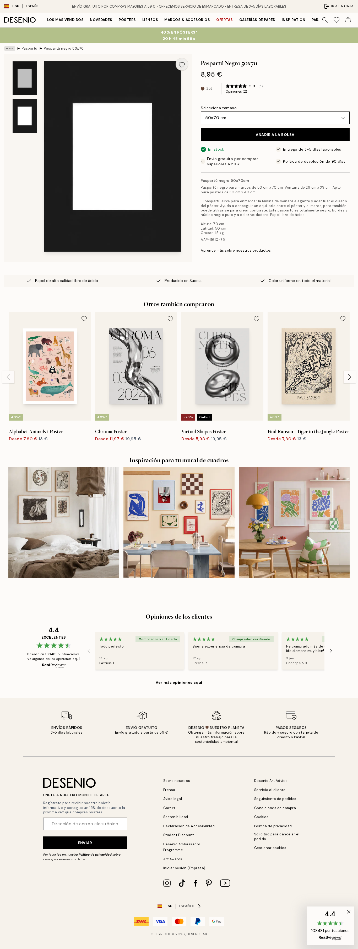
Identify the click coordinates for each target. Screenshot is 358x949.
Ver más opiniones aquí (179, 682)
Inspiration (294, 20)
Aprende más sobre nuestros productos (236, 250)
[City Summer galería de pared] (294, 522)
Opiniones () (236, 91)
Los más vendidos (65, 20)
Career (169, 808)
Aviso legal (172, 799)
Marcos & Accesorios (187, 20)
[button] (330, 925)
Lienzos (150, 20)
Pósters (127, 20)
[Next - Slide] (349, 377)
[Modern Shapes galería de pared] (178, 522)
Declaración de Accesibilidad (189, 826)
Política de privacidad (95, 854)
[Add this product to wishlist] (182, 64)
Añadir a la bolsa (275, 134)
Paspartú (29, 48)
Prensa (169, 790)
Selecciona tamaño (219, 107)
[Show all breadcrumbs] (9, 48)
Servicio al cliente (270, 790)
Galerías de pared (257, 20)
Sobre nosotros (176, 780)
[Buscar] (325, 20)
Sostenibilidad (175, 817)
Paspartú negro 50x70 (64, 48)
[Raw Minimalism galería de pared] (63, 522)
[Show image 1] (25, 78)
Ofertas (224, 20)
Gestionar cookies (270, 848)
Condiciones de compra (275, 808)
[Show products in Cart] (348, 20)
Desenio (194, 934)
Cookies (261, 817)
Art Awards (172, 859)
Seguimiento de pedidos (275, 799)
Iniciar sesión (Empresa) (184, 868)
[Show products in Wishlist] (336, 20)
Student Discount (178, 835)
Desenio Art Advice (271, 780)
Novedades (101, 20)
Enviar (85, 842)
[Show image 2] (25, 116)
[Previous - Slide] (8, 377)
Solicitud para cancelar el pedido (277, 836)
